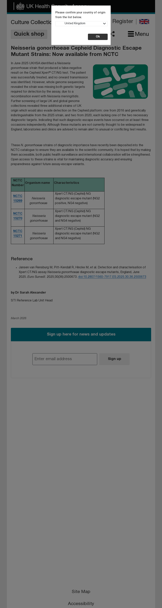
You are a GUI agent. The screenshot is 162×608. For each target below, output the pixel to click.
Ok (98, 36)
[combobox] (81, 23)
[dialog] (81, 304)
